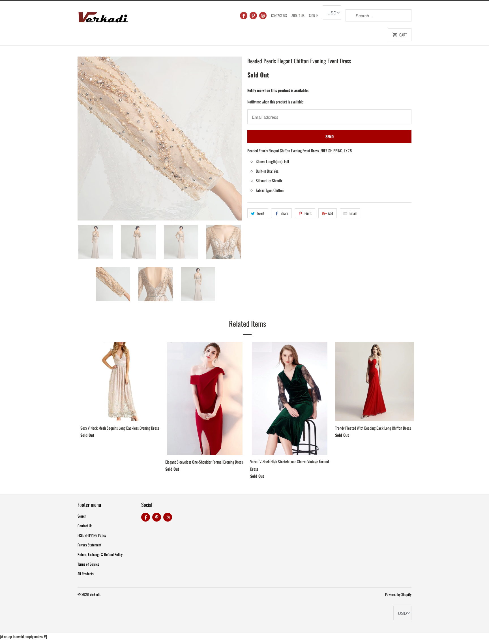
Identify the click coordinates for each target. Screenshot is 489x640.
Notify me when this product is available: (278, 90)
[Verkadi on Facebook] (243, 15)
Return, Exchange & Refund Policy (100, 554)
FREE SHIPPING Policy (92, 535)
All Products (86, 573)
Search (82, 516)
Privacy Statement (89, 545)
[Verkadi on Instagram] (263, 15)
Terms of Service (88, 564)
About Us (297, 15)
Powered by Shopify (398, 594)
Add (330, 213)
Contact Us (279, 15)
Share (284, 213)
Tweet (260, 213)
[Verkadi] (103, 16)
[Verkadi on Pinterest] (253, 15)
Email (353, 213)
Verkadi (95, 594)
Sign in (313, 15)
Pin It (308, 213)
